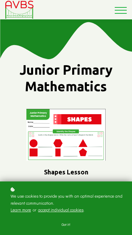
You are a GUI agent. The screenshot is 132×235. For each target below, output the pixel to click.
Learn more (21, 209)
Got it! (66, 224)
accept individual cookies (60, 209)
